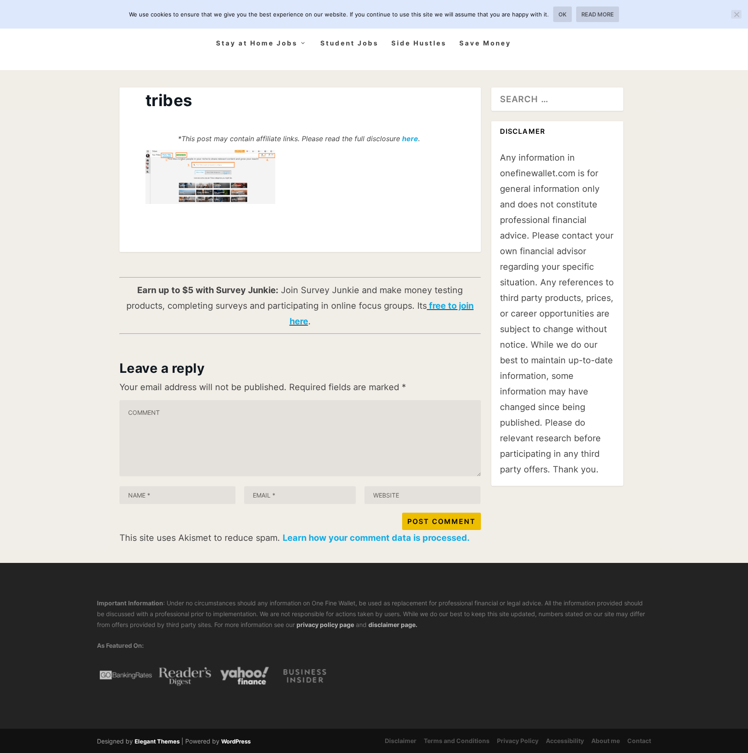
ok (562, 14)
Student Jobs (349, 43)
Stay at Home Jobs (256, 43)
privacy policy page (325, 624)
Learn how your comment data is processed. (376, 538)
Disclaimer (400, 740)
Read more (597, 14)
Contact (639, 740)
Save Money (485, 43)
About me (605, 740)
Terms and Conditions (457, 740)
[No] (736, 14)
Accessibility (565, 740)
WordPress (236, 741)
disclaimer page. (392, 624)
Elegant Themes (157, 741)
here (410, 138)
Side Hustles (418, 43)
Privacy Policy (517, 740)
